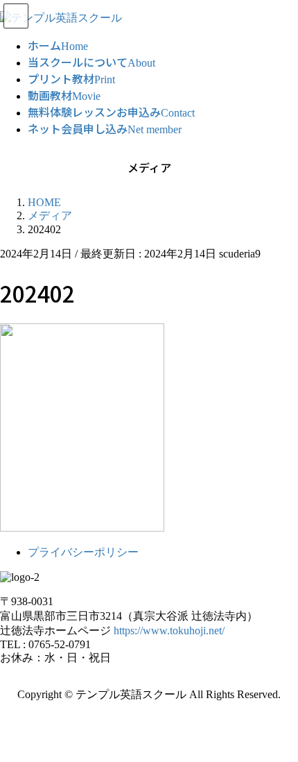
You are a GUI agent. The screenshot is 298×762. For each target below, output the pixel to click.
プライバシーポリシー (83, 552)
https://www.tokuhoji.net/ (169, 630)
